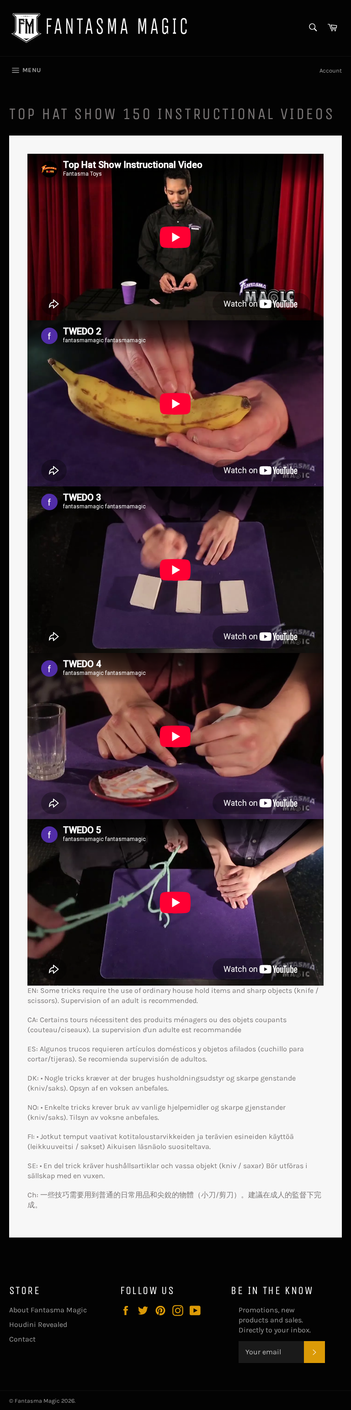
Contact (22, 1339)
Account (330, 70)
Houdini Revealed (38, 1324)
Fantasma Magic (37, 1400)
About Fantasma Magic (48, 1310)
